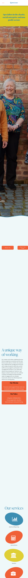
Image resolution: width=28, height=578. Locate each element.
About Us (7, 247)
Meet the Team (23, 247)
